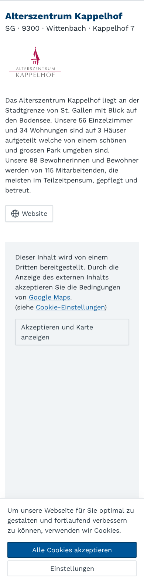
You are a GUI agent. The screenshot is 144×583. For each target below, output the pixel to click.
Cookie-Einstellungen (70, 307)
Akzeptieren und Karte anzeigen (57, 332)
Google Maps (49, 297)
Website (34, 213)
